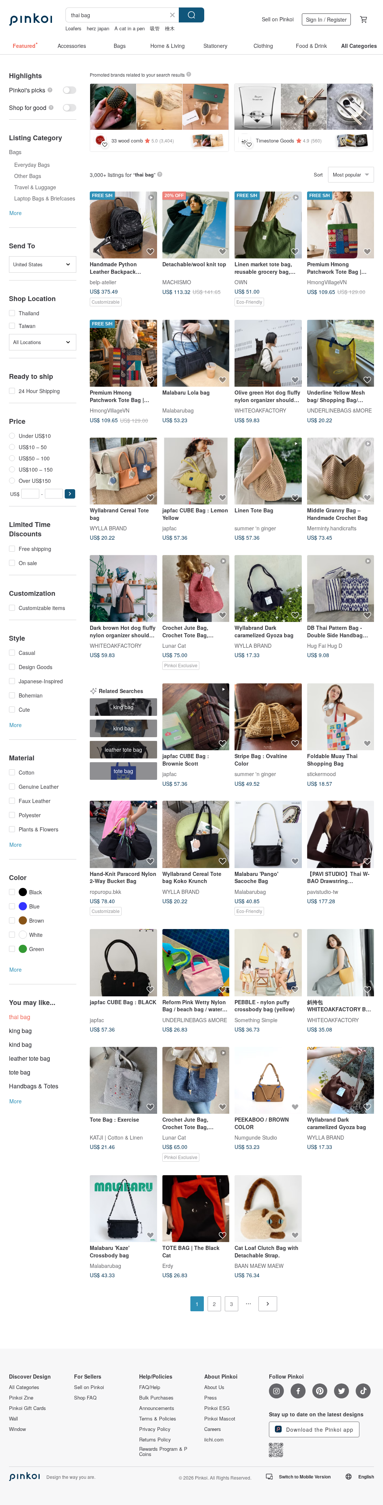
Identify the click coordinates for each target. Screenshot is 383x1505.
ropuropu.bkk (105, 891)
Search (191, 14)
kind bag (20, 1044)
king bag (20, 1030)
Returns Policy (155, 1439)
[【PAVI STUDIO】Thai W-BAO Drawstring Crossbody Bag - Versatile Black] (340, 834)
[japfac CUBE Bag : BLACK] (123, 962)
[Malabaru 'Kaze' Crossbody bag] (123, 1208)
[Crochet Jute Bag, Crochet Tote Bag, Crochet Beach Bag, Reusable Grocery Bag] (196, 1080)
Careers (212, 1429)
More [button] (15, 213)
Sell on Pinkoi (278, 19)
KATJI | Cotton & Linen (116, 1137)
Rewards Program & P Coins (163, 1451)
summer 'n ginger (255, 528)
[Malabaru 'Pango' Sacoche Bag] (268, 834)
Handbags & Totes (33, 1086)
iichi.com (214, 1439)
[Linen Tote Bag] (268, 471)
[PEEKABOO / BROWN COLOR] (268, 1080)
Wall (13, 1418)
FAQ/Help (149, 1387)
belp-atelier (103, 282)
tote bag (19, 1072)
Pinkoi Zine (21, 1397)
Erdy (167, 1265)
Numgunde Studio (256, 1137)
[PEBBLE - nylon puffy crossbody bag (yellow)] (268, 962)
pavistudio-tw (322, 891)
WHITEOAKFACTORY (260, 410)
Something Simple (256, 1019)
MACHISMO (176, 282)
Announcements (156, 1408)
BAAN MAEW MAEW (259, 1265)
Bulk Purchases (156, 1397)
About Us (214, 1387)
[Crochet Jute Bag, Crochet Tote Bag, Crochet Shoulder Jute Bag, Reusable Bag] (196, 588)
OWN (241, 282)
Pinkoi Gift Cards (27, 1408)
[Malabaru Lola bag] (196, 353)
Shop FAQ (85, 1397)
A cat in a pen (129, 28)
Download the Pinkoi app (318, 1429)
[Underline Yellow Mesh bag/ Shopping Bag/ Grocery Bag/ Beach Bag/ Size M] (340, 353)
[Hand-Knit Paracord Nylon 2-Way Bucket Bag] (123, 834)
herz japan (98, 28)
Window (17, 1429)
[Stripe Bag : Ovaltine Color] (268, 717)
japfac (169, 528)
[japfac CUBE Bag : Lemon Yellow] (196, 471)
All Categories (24, 1387)
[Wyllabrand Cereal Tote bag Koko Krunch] (196, 834)
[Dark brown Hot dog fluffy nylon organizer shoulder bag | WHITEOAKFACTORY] (123, 588)
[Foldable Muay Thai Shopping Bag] (340, 717)
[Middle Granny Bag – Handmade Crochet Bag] (340, 471)
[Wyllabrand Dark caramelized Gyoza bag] (268, 588)
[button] (70, 494)
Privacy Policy (155, 1429)
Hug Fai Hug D (324, 645)
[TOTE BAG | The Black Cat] (196, 1208)
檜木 (170, 28)
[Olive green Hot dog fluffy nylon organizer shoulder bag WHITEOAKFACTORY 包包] (268, 353)
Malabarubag (178, 410)
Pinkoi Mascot (219, 1418)
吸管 (155, 28)
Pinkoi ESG (217, 1408)
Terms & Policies (157, 1418)
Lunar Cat (174, 645)
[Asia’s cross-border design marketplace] (30, 19)
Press (210, 1397)
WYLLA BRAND (108, 528)
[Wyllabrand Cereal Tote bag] (123, 471)
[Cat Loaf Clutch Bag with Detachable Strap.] (268, 1208)
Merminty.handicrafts (331, 528)
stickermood (321, 774)
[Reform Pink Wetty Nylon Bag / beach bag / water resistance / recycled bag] (196, 962)
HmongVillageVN (327, 282)
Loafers (73, 28)
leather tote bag (29, 1058)
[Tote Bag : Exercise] (123, 1080)
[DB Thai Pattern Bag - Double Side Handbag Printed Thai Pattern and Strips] (340, 588)
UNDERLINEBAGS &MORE (339, 410)
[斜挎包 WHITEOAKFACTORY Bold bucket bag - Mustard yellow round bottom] (340, 962)
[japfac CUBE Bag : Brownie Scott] (196, 717)
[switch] (42, 90)
